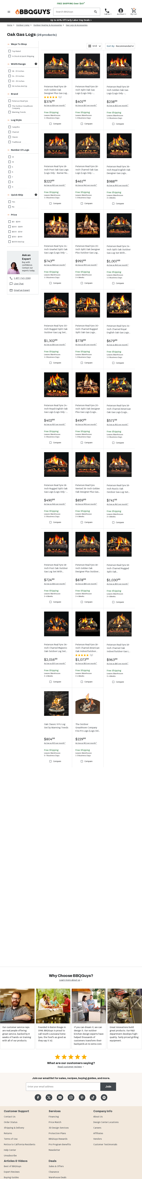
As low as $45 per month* (86, 424)
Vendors (97, 1138)
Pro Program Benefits (60, 1144)
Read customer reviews (70, 1066)
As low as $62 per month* (118, 345)
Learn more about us (69, 980)
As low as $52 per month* (117, 424)
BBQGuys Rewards (58, 1138)
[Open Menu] (8, 12)
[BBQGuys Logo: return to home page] (33, 12)
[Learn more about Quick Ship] (36, 194)
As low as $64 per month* (55, 344)
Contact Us (9, 1116)
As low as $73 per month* (55, 743)
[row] (22, 51)
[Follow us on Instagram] (71, 1097)
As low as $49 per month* (118, 265)
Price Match (55, 1122)
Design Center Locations (106, 1122)
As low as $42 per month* (86, 185)
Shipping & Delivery (14, 1127)
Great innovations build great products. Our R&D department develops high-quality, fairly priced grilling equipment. (124, 1034)
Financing (54, 1116)
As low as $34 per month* (55, 105)
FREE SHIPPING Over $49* (71, 3)
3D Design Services (59, 1127)
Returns (8, 1133)
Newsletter (54, 1150)
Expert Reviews (12, 1171)
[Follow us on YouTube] (60, 1097)
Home (9, 25)
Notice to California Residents (19, 1144)
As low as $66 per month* (55, 584)
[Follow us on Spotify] (104, 1097)
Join (108, 1086)
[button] (19, 44)
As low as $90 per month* (118, 185)
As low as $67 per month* (117, 504)
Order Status (10, 1122)
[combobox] (94, 46)
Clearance (54, 1171)
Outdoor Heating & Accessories (47, 25)
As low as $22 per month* (117, 105)
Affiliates (98, 1133)
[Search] (95, 12)
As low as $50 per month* (118, 584)
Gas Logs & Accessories (77, 25)
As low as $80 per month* (86, 584)
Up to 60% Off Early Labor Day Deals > (71, 20)
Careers (97, 1127)
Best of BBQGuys (12, 1166)
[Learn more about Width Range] (36, 63)
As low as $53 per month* (86, 663)
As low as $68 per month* (55, 265)
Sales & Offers (56, 1166)
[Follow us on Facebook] (38, 1097)
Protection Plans (57, 1133)
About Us (98, 1116)
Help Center (10, 1150)
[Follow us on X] (49, 1097)
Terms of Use (10, 1138)
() (60, 97)
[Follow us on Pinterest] (82, 1097)
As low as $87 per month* (117, 663)
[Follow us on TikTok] (93, 1097)
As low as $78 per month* (86, 504)
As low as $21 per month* (55, 185)
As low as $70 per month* (55, 663)
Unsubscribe (10, 1155)
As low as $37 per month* (86, 105)
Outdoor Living (23, 25)
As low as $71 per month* (86, 344)
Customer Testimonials (105, 1144)
